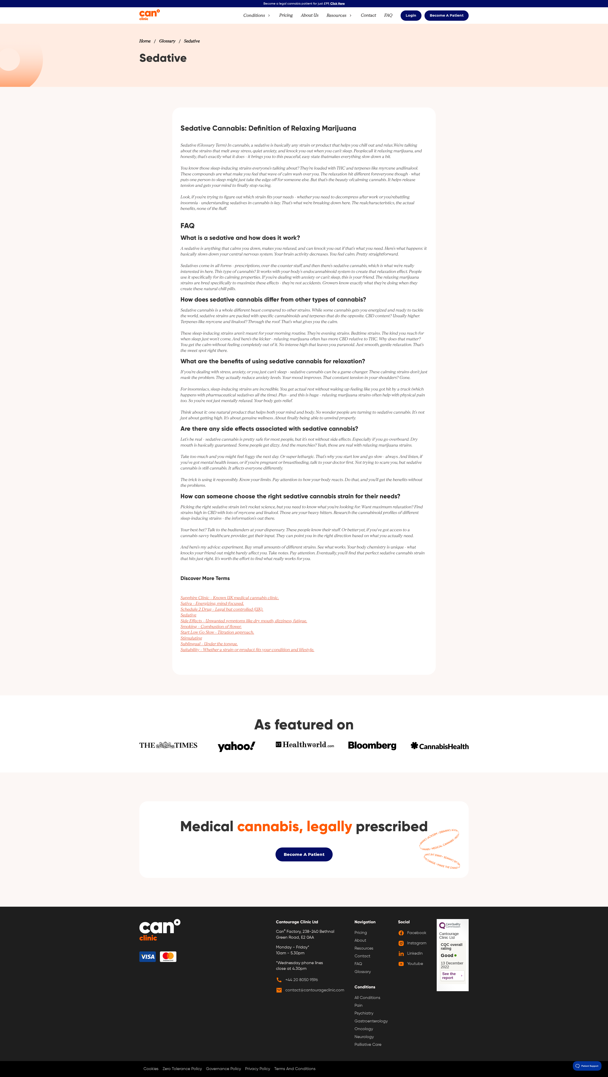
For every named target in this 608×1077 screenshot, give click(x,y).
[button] (257, 15)
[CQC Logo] (449, 928)
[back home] (159, 930)
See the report (449, 976)
